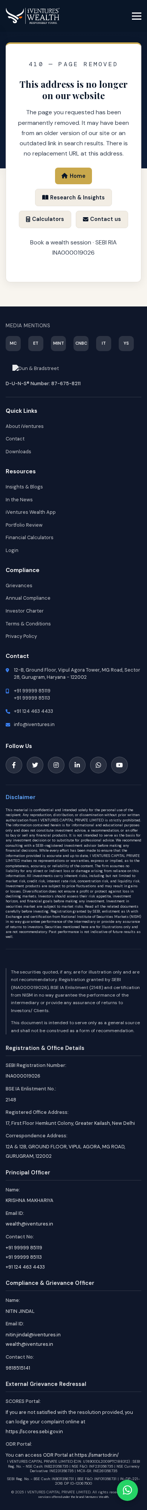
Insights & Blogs (24, 487)
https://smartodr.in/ (97, 1455)
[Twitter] (35, 765)
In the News (19, 499)
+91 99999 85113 (32, 698)
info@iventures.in (34, 724)
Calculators (48, 219)
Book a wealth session (60, 242)
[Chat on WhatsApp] (127, 1490)
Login (12, 550)
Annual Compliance (28, 598)
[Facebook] (14, 765)
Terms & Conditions (28, 623)
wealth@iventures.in (29, 1224)
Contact (15, 438)
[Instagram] (56, 765)
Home (78, 176)
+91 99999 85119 (32, 690)
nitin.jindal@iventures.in (33, 1334)
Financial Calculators (30, 537)
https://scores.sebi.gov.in (34, 1431)
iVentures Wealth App (31, 512)
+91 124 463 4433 (33, 711)
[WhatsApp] (98, 765)
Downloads (18, 451)
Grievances (19, 585)
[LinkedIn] (77, 765)
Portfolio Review (24, 525)
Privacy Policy (21, 636)
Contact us (105, 219)
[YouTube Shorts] (119, 765)
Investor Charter (25, 611)
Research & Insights (77, 197)
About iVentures (25, 426)
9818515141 (18, 1368)
